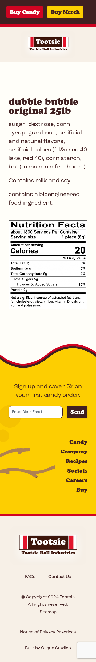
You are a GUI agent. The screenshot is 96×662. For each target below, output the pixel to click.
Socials (77, 470)
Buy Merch (65, 12)
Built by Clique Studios (48, 648)
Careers (76, 480)
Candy (78, 442)
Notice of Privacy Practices (48, 632)
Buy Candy (24, 12)
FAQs (30, 577)
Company (74, 451)
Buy (81, 489)
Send (77, 412)
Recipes (76, 461)
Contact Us (59, 577)
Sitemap (48, 612)
